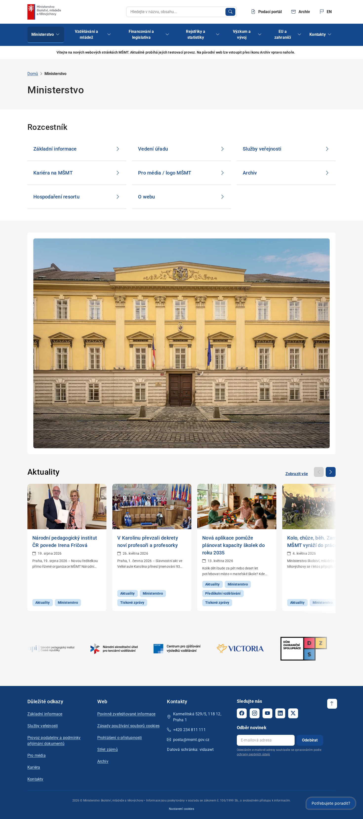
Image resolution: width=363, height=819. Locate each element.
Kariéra (33, 767)
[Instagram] (255, 713)
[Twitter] (293, 713)
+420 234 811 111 (189, 729)
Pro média (36, 755)
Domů (32, 73)
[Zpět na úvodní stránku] (44, 12)
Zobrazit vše (296, 473)
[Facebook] (242, 713)
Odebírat (310, 740)
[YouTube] (267, 713)
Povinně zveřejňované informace (126, 714)
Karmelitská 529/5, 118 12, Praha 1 (197, 717)
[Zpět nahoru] (332, 704)
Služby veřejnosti (42, 725)
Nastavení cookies (181, 809)
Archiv (102, 761)
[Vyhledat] (230, 12)
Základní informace (44, 714)
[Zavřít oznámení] (332, 52)
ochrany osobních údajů (253, 754)
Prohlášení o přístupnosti (119, 737)
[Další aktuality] (331, 472)
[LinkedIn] (280, 713)
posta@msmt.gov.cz (191, 739)
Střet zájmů (107, 749)
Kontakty (35, 779)
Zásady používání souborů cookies (128, 725)
